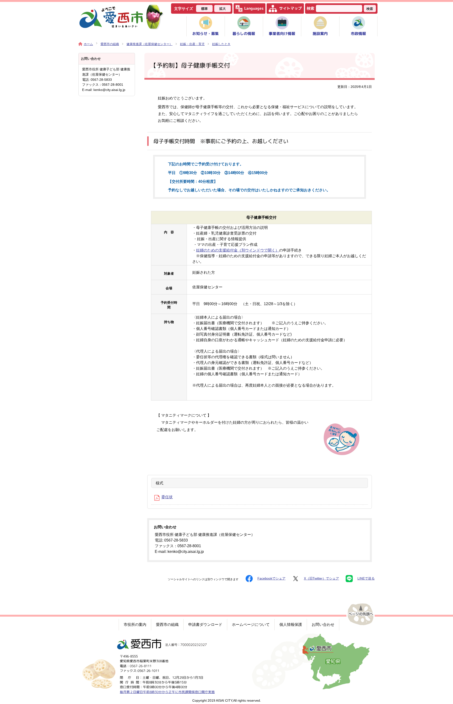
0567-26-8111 (140, 665)
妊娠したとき (221, 44)
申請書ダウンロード (205, 625)
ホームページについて (251, 625)
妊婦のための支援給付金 (237, 250)
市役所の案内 (135, 625)
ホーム (88, 44)
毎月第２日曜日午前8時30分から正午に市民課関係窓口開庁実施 (167, 691)
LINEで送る (366, 578)
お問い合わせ (323, 625)
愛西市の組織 (110, 44)
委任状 (167, 497)
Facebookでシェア (271, 578)
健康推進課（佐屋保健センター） (149, 44)
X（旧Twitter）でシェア (321, 578)
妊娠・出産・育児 (192, 44)
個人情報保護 (290, 625)
